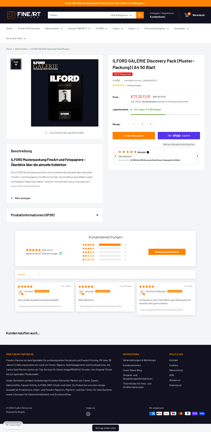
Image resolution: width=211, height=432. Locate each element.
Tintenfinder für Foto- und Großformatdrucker (137, 385)
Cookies (173, 365)
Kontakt (173, 360)
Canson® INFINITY (77, 28)
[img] (25, 286)
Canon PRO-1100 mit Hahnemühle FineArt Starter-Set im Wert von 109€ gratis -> (105, 3)
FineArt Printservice (29, 28)
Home (9, 28)
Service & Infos (14, 38)
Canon (116, 28)
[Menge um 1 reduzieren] (134, 124)
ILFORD (100, 28)
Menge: (117, 124)
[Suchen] (140, 15)
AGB (171, 375)
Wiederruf (174, 380)
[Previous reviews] (115, 156)
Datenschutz (176, 370)
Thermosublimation (154, 28)
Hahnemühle (52, 28)
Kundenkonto (157, 16)
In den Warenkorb (133, 135)
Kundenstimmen (132, 365)
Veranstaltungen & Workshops (139, 360)
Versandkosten (149, 101)
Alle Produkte (21, 49)
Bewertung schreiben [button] (167, 251)
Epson (131, 28)
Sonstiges (179, 28)
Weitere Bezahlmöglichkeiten (179, 144)
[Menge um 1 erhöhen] (150, 124)
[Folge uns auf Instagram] (88, 414)
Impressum (175, 385)
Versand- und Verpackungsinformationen (137, 377)
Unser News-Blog (132, 370)
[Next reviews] (197, 156)
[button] (156, 156)
